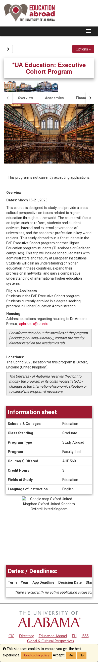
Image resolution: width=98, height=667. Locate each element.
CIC (11, 636)
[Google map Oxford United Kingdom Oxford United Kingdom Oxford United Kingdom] (49, 530)
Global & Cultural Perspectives (50, 641)
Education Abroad (53, 636)
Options (82, 48)
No (82, 655)
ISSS (85, 636)
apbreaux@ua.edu (33, 324)
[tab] (25, 98)
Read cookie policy (36, 655)
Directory (26, 636)
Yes (71, 655)
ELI (74, 636)
